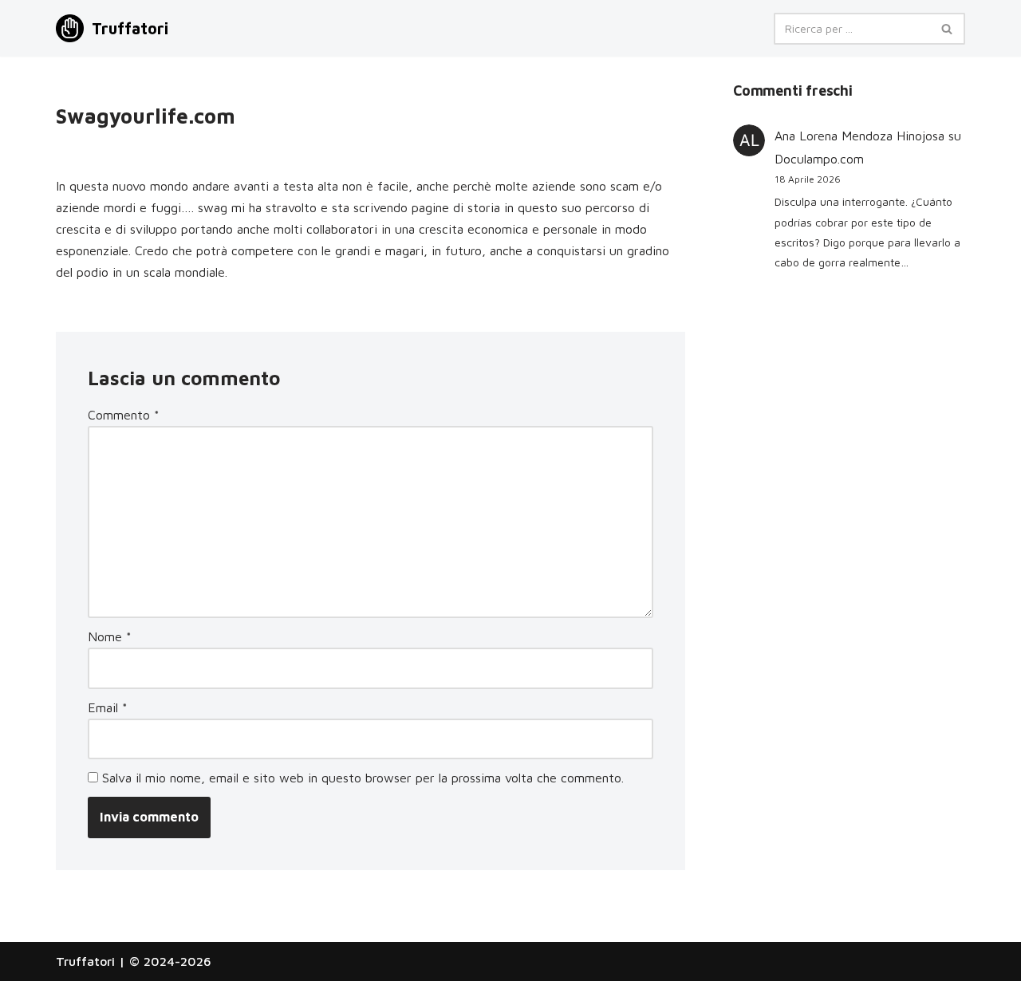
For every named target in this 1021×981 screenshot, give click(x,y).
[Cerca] (947, 29)
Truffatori (85, 961)
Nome (110, 636)
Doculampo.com (819, 159)
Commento (124, 415)
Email (108, 707)
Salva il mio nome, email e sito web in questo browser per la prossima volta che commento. (363, 777)
